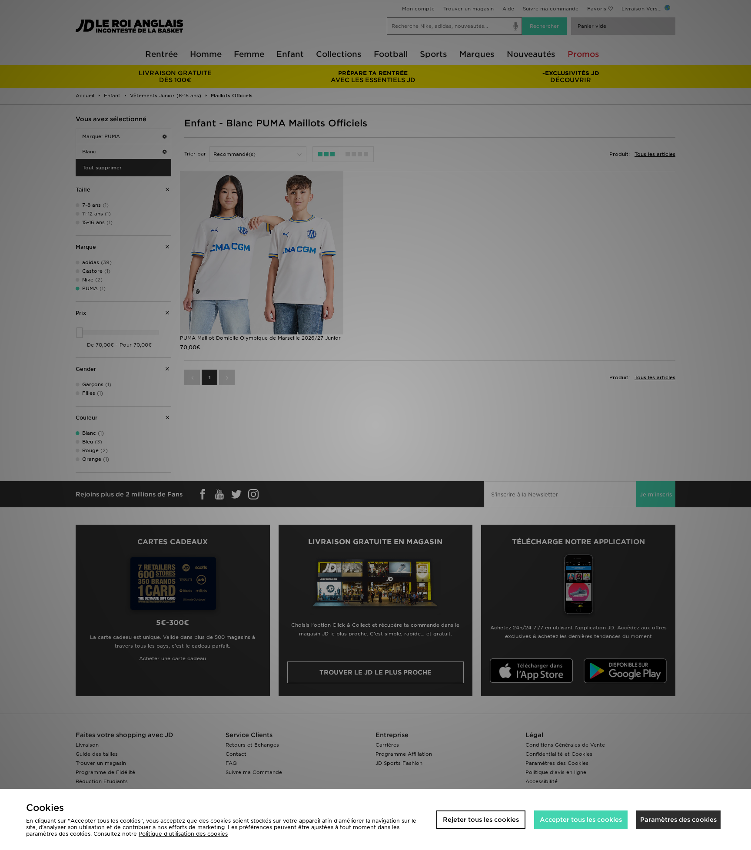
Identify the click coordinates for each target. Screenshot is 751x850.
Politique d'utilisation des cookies (183, 833)
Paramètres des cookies (678, 819)
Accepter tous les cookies (581, 819)
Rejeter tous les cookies (481, 819)
